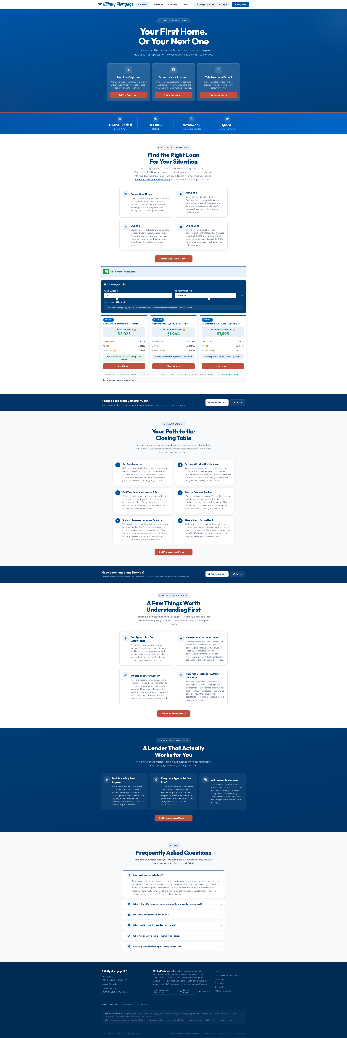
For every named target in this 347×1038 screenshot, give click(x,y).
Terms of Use (220, 987)
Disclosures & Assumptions (226, 975)
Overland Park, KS (127, 1004)
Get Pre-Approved (127, 95)
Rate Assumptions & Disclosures (119, 380)
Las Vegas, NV (143, 1004)
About (185, 4)
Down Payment (183, 291)
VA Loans (172, 4)
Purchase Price (112, 291)
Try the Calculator (172, 95)
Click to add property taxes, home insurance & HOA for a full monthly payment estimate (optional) (151, 307)
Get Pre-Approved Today (172, 258)
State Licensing (221, 979)
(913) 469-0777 (111, 988)
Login (224, 4)
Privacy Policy (220, 983)
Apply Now (240, 4)
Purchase (143, 4)
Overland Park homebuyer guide (152, 179)
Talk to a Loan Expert (172, 713)
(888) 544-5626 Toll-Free (115, 992)
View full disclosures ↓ (232, 374)
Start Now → (124, 366)
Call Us (239, 402)
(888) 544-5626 (206, 4)
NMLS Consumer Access (225, 991)
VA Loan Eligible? (115, 284)
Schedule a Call (217, 95)
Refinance (158, 4)
